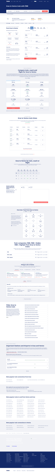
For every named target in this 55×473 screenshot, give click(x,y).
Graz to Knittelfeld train (41, 379)
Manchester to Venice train (31, 415)
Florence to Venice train (41, 408)
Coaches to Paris (17, 457)
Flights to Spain (25, 460)
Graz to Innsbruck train (9, 401)
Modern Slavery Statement (30, 470)
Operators (30, 23)
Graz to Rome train (19, 401)
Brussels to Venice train (31, 403)
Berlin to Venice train (30, 416)
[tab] (27, 30)
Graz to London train (20, 406)
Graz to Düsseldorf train (9, 408)
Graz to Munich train (9, 411)
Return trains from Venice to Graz (11, 390)
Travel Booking (42, 460)
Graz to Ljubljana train (20, 379)
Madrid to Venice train (20, 410)
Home (7, 433)
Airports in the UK (43, 457)
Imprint (14, 470)
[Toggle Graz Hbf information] (47, 360)
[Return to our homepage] (8, 1)
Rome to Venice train (30, 410)
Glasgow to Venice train (31, 411)
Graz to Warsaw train (31, 406)
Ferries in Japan (34, 455)
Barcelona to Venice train (41, 413)
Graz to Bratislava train (20, 411)
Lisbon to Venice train (41, 411)
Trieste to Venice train (31, 427)
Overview (26, 23)
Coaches (14, 1)
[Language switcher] (35, 1)
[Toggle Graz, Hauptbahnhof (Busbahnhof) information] (47, 364)
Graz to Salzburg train (9, 381)
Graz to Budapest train (20, 416)
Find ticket (9, 34)
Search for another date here (27, 149)
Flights (17, 1)
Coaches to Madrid (17, 460)
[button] (25, 11)
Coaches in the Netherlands (19, 456)
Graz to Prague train (9, 410)
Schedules (22, 23)
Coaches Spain (17, 455)
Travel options (17, 23)
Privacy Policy (24, 470)
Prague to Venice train (20, 413)
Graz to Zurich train (41, 410)
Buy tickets (12, 23)
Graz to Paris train (8, 416)
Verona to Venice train (9, 427)
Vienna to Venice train (41, 401)
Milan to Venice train (41, 406)
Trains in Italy (13, 433)
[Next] (47, 28)
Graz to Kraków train (30, 401)
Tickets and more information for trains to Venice (35, 391)
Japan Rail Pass (42, 455)
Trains (12, 1)
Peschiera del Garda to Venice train (43, 425)
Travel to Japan (42, 456)
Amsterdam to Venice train (42, 415)
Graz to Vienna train (9, 379)
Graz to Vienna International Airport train (33, 379)
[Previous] (16, 170)
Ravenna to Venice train (20, 427)
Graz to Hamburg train (20, 408)
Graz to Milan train (19, 403)
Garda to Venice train (41, 427)
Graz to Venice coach (31, 390)
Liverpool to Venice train (31, 408)
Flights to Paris (25, 456)
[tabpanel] (35, 196)
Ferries (20, 1)
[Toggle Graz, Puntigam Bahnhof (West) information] (47, 367)
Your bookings (40, 1)
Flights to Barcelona (26, 457)
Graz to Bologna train (9, 403)
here (33, 154)
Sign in (48, 1)
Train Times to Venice (19, 433)
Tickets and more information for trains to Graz (13, 391)
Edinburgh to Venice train (41, 403)
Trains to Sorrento (9, 460)
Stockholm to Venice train (41, 416)
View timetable (9, 44)
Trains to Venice (8, 457)
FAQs (33, 23)
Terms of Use (19, 470)
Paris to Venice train (9, 415)
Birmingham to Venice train (21, 415)
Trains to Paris (8, 456)
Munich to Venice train (31, 413)
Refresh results (27, 123)
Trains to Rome (8, 455)
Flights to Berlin (25, 455)
